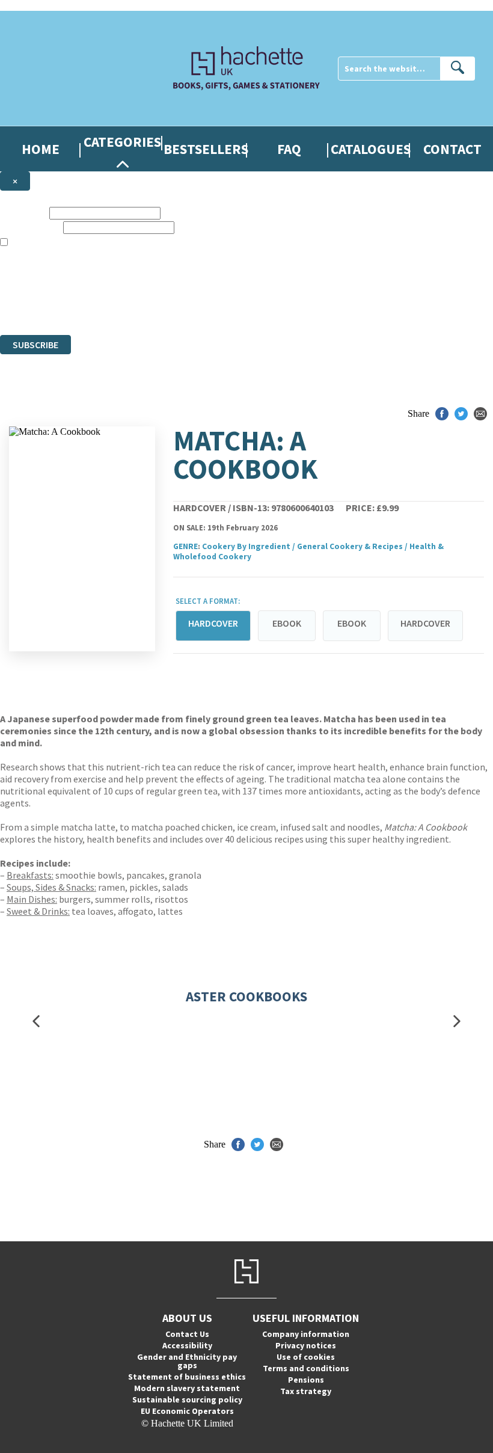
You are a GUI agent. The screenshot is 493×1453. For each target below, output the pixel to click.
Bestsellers (206, 149)
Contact (452, 149)
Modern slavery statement (187, 1388)
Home (41, 149)
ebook (286, 623)
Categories (122, 141)
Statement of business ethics (187, 1376)
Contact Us (187, 1334)
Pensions (306, 1379)
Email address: (30, 227)
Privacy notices (305, 1345)
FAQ (289, 149)
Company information (305, 1334)
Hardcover (425, 623)
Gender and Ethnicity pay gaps (187, 1361)
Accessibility (187, 1345)
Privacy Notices (239, 308)
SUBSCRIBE (35, 345)
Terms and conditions (306, 1368)
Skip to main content (39, 5)
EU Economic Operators (187, 1410)
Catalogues (371, 149)
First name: (23, 212)
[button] (36, 1021)
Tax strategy (305, 1391)
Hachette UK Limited (123, 286)
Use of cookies (306, 1356)
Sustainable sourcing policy (187, 1399)
